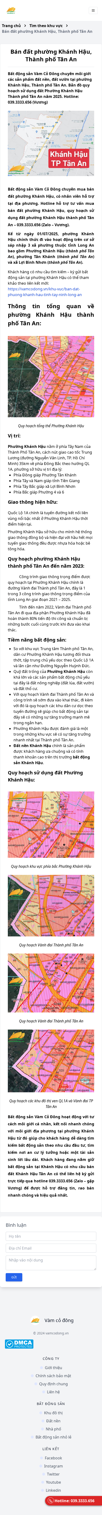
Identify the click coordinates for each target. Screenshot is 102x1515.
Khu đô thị (53, 1412)
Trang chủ (11, 25)
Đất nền (53, 1421)
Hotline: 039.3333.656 (74, 1500)
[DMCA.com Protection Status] (51, 1344)
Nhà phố (53, 1429)
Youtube (53, 1482)
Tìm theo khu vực (46, 25)
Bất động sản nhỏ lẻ (53, 1437)
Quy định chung (53, 1383)
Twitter (53, 1474)
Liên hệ (53, 1392)
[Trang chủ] (11, 10)
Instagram (53, 1466)
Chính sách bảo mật (53, 1375)
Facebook (53, 1458)
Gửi (14, 1277)
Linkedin (53, 1490)
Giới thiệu (53, 1367)
